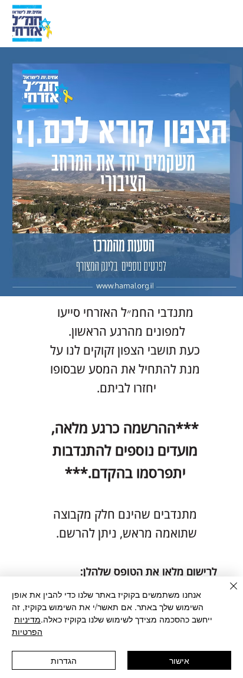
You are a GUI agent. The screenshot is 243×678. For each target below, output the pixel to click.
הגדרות (64, 660)
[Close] (226, 593)
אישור (179, 660)
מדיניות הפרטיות (27, 625)
